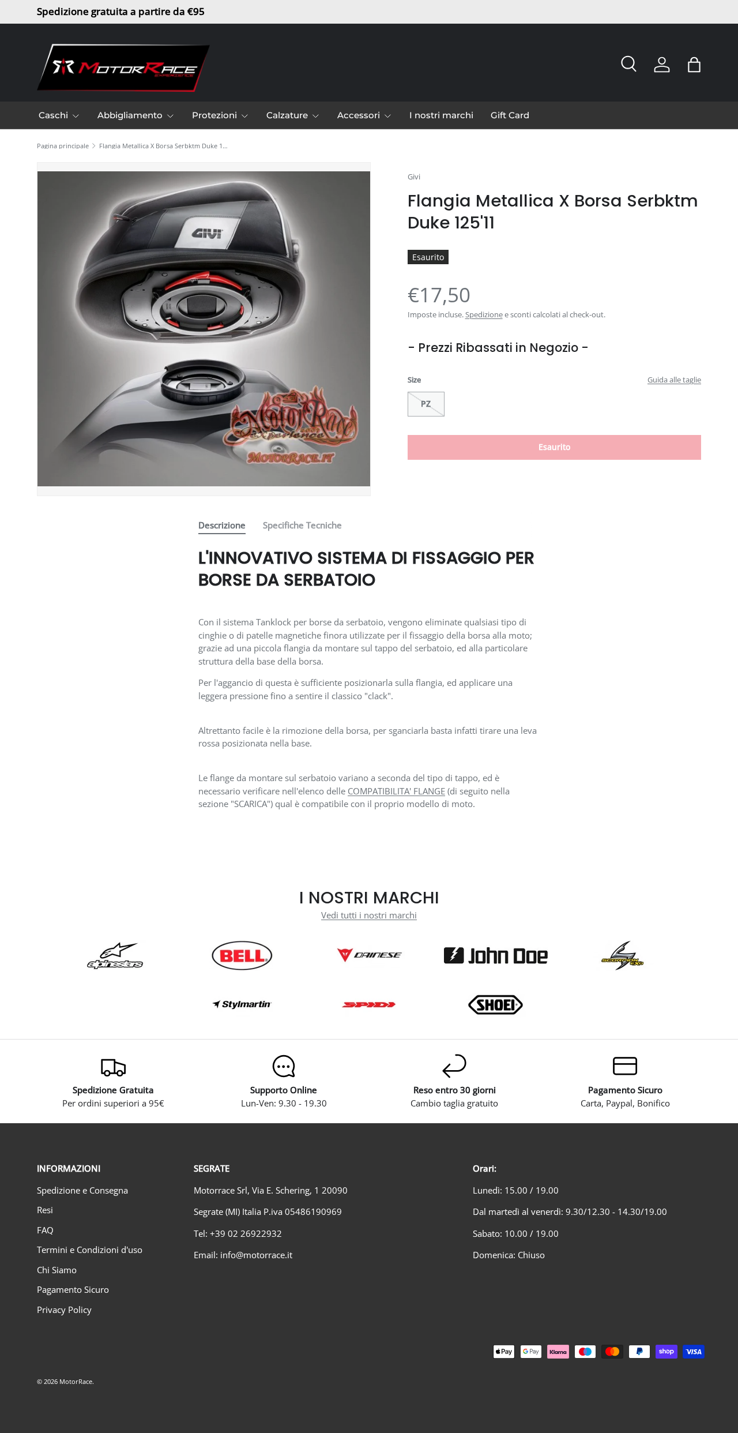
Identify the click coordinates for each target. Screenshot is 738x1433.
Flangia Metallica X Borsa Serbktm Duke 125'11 (164, 145)
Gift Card (510, 115)
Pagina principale (63, 145)
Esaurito (554, 446)
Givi (414, 176)
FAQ (45, 1230)
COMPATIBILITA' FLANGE (396, 791)
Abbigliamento (130, 115)
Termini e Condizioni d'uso (89, 1249)
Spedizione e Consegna (82, 1190)
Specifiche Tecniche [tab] (302, 525)
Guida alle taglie (674, 379)
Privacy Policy (64, 1309)
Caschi (53, 115)
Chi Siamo (57, 1270)
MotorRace (75, 1381)
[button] (694, 64)
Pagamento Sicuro (73, 1289)
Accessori (358, 115)
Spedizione (484, 314)
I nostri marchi (441, 115)
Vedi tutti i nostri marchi (369, 915)
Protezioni (214, 115)
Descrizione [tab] (222, 525)
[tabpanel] (369, 679)
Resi (45, 1210)
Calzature (287, 115)
